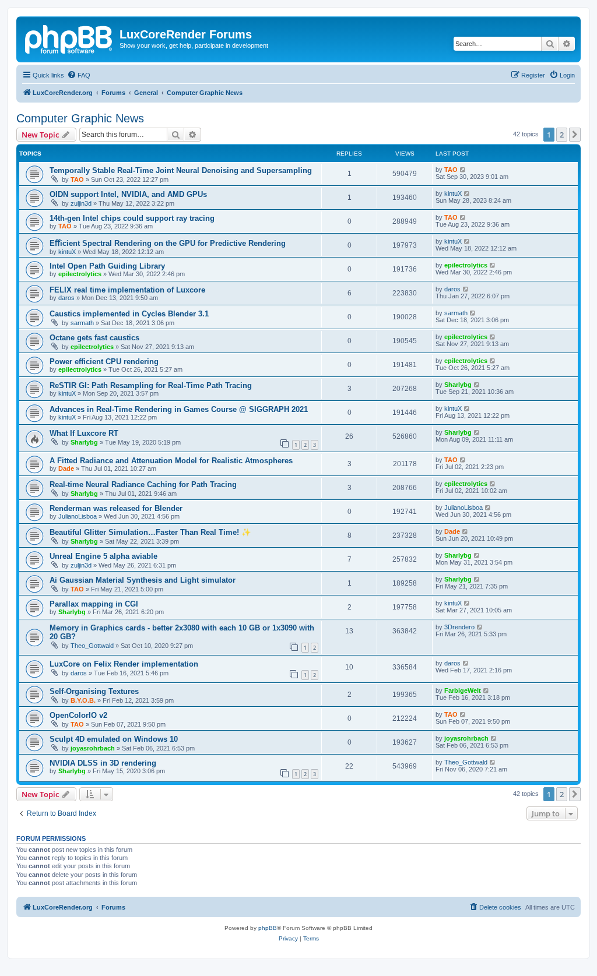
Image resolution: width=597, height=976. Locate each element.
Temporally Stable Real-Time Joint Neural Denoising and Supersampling (181, 170)
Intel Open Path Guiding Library (107, 266)
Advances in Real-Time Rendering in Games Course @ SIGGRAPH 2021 (179, 409)
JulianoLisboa (77, 516)
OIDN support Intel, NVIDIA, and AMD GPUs (128, 194)
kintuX (453, 193)
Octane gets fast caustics (94, 337)
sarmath (82, 322)
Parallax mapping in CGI (94, 604)
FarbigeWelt (462, 690)
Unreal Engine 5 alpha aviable (103, 556)
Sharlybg (458, 384)
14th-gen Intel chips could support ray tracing (132, 218)
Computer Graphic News (80, 118)
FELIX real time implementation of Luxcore (127, 290)
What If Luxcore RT (84, 433)
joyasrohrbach (93, 748)
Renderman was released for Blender (116, 508)
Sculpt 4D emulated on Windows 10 (114, 739)
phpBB (267, 928)
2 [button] (562, 134)
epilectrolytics (79, 273)
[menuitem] (78, 75)
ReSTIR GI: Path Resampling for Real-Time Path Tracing (151, 385)
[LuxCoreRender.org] (69, 38)
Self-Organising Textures (94, 691)
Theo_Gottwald (92, 645)
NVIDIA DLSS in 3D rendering (103, 763)
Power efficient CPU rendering (104, 361)
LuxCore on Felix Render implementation (124, 664)
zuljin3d (81, 203)
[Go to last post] (463, 169)
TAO (77, 179)
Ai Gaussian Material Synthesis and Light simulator (143, 580)
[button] (575, 135)
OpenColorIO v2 (78, 715)
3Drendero (459, 626)
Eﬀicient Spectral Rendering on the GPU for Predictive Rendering (168, 243)
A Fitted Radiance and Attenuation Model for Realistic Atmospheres (171, 460)
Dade (66, 468)
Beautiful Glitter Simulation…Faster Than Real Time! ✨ (150, 532)
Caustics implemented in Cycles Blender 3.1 (129, 313)
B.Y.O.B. (83, 700)
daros (66, 297)
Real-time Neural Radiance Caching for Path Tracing (143, 484)
